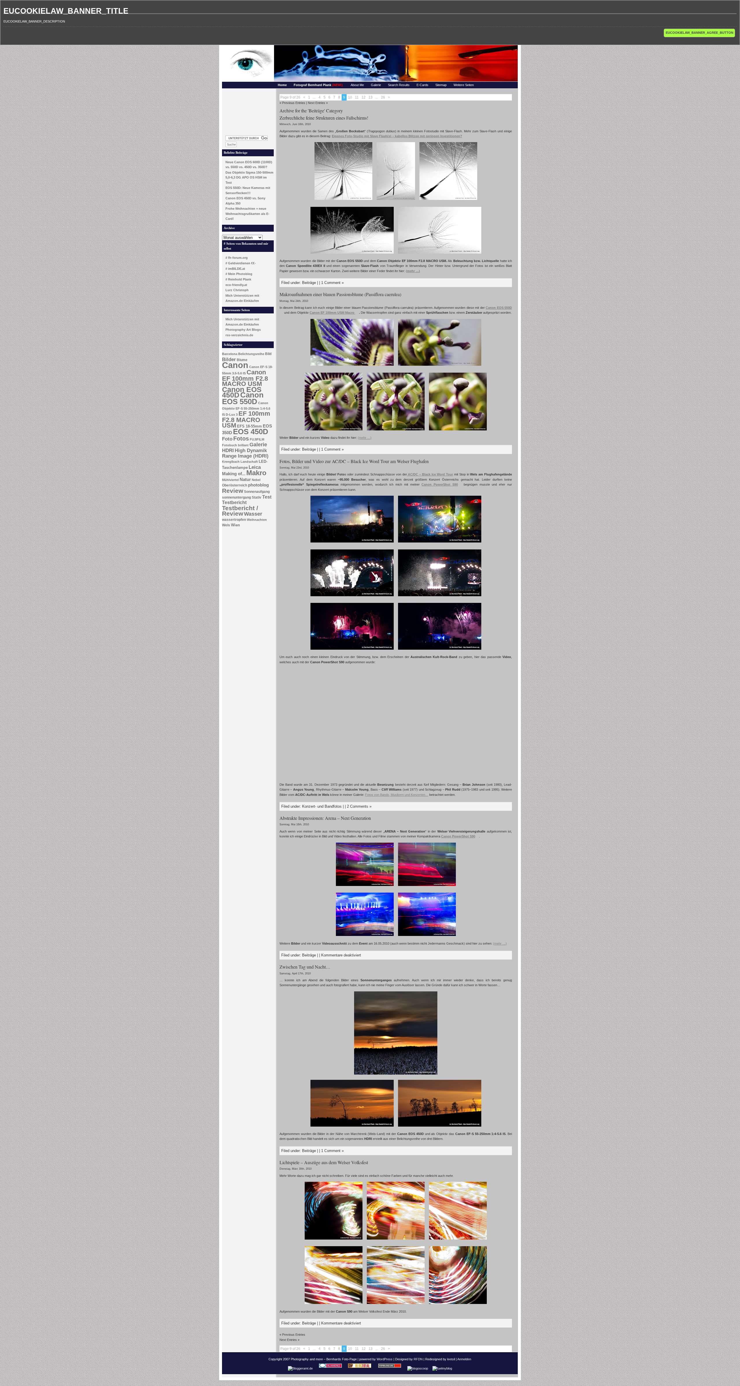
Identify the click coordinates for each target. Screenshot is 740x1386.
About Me (357, 85)
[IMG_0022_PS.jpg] (364, 936)
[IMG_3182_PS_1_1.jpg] (448, 200)
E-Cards (422, 85)
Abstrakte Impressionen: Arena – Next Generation (325, 818)
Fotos (241, 438)
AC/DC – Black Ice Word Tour (430, 474)
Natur (245, 479)
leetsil (451, 1359)
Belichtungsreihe (251, 354)
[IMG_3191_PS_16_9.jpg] (439, 254)
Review (232, 490)
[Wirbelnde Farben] (458, 1304)
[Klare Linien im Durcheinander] (395, 1304)
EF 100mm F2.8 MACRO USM (246, 419)
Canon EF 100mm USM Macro (332, 312)
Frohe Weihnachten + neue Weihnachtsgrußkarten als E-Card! (247, 213)
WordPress (385, 1359)
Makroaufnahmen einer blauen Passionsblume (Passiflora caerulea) (340, 294)
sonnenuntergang (236, 497)
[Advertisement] (248, 110)
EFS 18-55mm (249, 426)
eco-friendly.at (236, 285)
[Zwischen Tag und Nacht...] (395, 1075)
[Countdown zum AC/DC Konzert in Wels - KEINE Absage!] (407, 474)
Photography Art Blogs (243, 329)
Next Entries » (318, 103)
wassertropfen (234, 520)
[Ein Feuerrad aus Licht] (395, 1240)
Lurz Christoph (237, 290)
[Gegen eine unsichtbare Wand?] (333, 1304)
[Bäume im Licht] (439, 1127)
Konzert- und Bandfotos (322, 806)
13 (371, 97)
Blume (242, 360)
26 (383, 97)
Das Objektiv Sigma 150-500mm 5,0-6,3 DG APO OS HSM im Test (249, 177)
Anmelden (464, 1359)
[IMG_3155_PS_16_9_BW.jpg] (352, 254)
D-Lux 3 (232, 414)
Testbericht (234, 502)
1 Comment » (332, 282)
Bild (268, 354)
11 (357, 97)
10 (350, 97)
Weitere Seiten (464, 85)
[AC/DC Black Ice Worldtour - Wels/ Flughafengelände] (352, 543)
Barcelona (229, 354)
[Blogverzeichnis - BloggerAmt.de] (300, 1368)
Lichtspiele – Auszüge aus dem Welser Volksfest (324, 1162)
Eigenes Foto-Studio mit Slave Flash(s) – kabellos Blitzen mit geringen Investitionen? (397, 136)
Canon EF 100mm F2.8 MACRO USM (245, 378)
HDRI (228, 450)
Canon (235, 365)
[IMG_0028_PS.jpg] (427, 936)
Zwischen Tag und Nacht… (305, 967)
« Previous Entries (292, 103)
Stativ (256, 497)
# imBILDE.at (235, 268)
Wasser (253, 514)
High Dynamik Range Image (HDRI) (245, 453)
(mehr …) (413, 271)
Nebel (256, 480)
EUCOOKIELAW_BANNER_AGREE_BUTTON (699, 32)
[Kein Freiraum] (458, 1240)
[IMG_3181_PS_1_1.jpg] (343, 200)
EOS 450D (250, 431)
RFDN (418, 1359)
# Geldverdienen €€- (240, 263)
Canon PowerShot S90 (439, 484)
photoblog (258, 485)
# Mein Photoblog (238, 274)
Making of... (233, 473)
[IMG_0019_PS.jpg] (427, 886)
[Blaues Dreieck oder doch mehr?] (333, 1240)
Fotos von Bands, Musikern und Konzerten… (396, 794)
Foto (227, 439)
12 (364, 97)
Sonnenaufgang (257, 492)
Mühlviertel (230, 480)
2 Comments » (359, 806)
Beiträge (309, 282)
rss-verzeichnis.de (239, 335)
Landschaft (249, 461)
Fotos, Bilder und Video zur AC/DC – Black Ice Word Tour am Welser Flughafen (354, 461)
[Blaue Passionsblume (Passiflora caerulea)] (352, 366)
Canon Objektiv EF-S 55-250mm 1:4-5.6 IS (246, 408)
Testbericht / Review (240, 511)
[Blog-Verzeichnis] (330, 1368)
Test (266, 497)
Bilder (229, 359)
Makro (256, 473)
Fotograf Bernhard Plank (318, 85)
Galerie (376, 85)
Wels (226, 525)
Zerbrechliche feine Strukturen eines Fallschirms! (324, 118)
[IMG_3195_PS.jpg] (396, 200)
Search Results (399, 85)
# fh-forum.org (236, 257)
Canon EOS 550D (243, 398)
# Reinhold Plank (238, 279)
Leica (255, 467)
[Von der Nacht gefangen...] (352, 1127)
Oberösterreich (234, 485)
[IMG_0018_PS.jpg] (364, 886)
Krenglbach (231, 461)
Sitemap (441, 85)
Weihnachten (257, 519)
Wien (235, 525)
